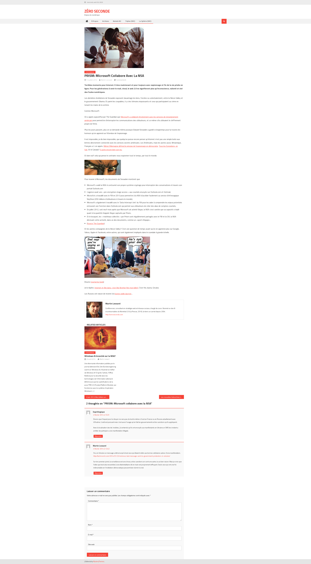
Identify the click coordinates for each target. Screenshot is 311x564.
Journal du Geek (97, 281)
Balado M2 (117, 21)
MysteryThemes (98, 561)
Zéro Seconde (97, 11)
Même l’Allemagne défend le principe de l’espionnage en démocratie (131, 146)
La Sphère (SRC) (145, 21)
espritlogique (99, 411)
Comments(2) (121, 80)
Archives (105, 21)
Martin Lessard (106, 80)
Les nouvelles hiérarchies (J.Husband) (172, 397)
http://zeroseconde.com (114, 314)
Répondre (98, 436)
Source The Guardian (95, 223)
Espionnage (90, 72)
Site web (91, 544)
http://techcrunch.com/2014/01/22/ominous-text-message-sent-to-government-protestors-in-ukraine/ (131, 456)
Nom (90, 524)
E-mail (91, 534)
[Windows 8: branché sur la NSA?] (100, 337)
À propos (94, 21)
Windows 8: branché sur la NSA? (100, 356)
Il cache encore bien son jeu (111, 149)
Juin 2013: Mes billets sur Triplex (98, 397)
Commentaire (93, 501)
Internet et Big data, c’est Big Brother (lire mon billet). (116, 287)
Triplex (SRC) (130, 21)
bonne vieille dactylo (123, 293)
